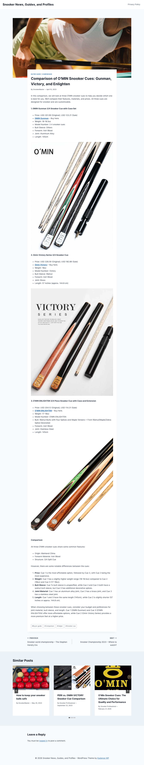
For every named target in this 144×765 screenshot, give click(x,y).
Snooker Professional (67, 703)
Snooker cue (70, 626)
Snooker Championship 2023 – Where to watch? (98, 641)
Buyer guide (37, 626)
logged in (43, 741)
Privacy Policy (134, 4)
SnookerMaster (38, 89)
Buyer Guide (36, 74)
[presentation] (31, 678)
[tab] (69, 717)
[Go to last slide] (16, 690)
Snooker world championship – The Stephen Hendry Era (47, 641)
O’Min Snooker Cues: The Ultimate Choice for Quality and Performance (112, 698)
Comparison (47, 74)
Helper (60, 626)
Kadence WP (103, 758)
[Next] (127, 690)
